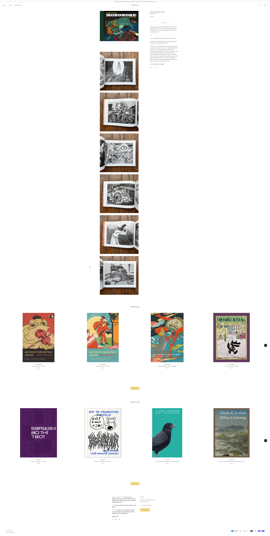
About (10, 5)
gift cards (114, 500)
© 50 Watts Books (8, 530)
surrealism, (128, 500)
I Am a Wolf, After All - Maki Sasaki (231, 366)
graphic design (120, 500)
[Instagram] (118, 519)
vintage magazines (116, 502)
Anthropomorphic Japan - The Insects (103, 366)
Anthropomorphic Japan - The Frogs (38, 366)
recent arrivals (120, 498)
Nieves (123, 511)
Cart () (265, 5)
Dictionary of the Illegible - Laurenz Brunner (102, 461)
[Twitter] (155, 67)
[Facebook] (153, 67)
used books (133, 500)
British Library (127, 510)
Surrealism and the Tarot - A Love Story (38, 461)
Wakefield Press (124, 513)
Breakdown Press (120, 510)
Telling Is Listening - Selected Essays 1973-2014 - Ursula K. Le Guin (231, 461)
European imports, (127, 498)
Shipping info (115, 516)
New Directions (118, 511)
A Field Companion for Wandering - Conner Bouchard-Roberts (167, 461)
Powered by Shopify (10, 532)
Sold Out (164, 22)
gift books (133, 498)
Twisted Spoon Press (116, 513)
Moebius (131, 505)
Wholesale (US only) (18, 5)
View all (134, 388)
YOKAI (162, 64)
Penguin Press (131, 511)
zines (121, 502)
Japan (124, 500)
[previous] (4, 345)
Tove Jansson (126, 505)
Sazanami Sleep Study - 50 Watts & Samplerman (167, 366)
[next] (265, 345)
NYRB (126, 511)
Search (260, 5)
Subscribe (145, 510)
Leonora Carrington (119, 505)
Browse (5, 5)
